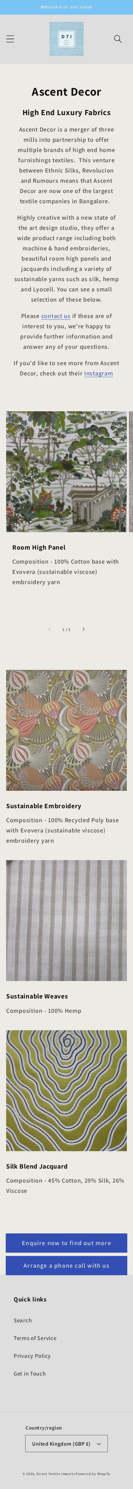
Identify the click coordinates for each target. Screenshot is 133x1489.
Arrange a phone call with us (66, 1265)
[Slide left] (50, 629)
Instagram (98, 373)
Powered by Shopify (93, 1474)
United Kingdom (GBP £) (61, 1443)
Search (23, 1320)
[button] (10, 39)
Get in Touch (30, 1373)
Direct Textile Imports (55, 1474)
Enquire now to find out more (66, 1243)
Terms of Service (35, 1338)
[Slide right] (83, 629)
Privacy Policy (32, 1356)
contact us (56, 316)
